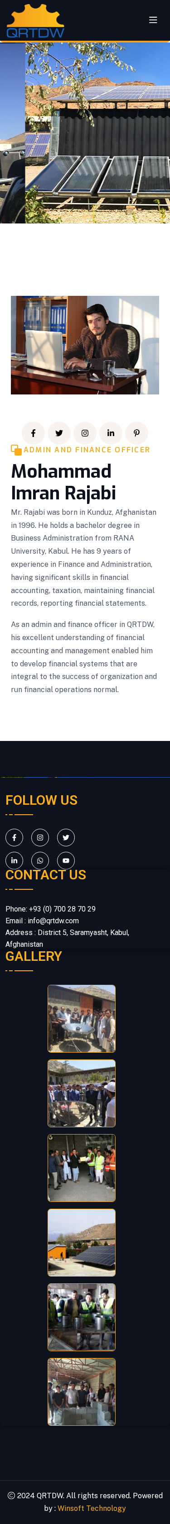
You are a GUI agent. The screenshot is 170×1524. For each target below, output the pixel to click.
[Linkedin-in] (110, 433)
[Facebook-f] (33, 433)
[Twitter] (59, 433)
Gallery (33, 956)
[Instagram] (85, 433)
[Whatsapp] (40, 860)
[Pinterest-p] (136, 433)
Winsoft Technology (92, 1508)
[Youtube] (66, 860)
